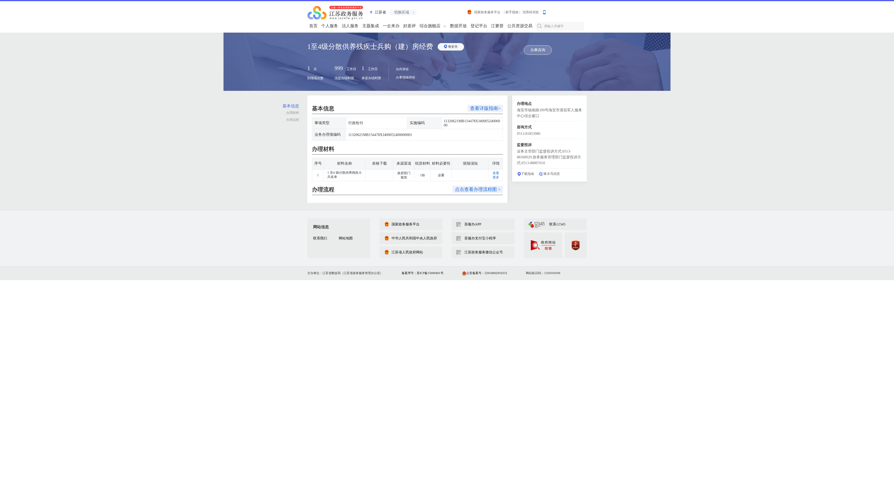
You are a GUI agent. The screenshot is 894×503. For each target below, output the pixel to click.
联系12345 (557, 224)
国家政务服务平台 (487, 12)
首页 (313, 26)
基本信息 (290, 106)
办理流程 (292, 120)
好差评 (409, 26)
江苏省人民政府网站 (407, 252)
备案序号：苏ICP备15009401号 (423, 273)
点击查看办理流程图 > (478, 189)
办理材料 (292, 113)
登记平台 (479, 26)
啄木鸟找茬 (552, 174)
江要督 (497, 26)
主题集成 (370, 26)
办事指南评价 (405, 77)
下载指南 (527, 174)
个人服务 (329, 26)
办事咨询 (537, 50)
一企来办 (391, 26)
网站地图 (346, 238)
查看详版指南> (485, 108)
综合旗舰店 (430, 26)
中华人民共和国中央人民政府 (414, 238)
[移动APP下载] (544, 11)
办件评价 (402, 69)
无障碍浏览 (530, 12)
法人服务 (350, 26)
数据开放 (458, 26)
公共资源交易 (519, 26)
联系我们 (320, 238)
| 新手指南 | (512, 12)
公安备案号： (486, 273)
